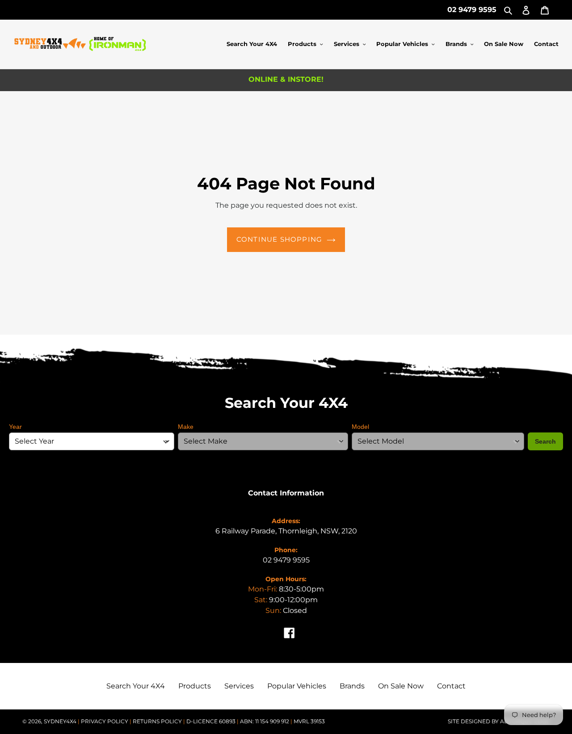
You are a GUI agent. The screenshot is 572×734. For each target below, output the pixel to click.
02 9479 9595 (471, 9)
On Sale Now (401, 686)
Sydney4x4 (60, 721)
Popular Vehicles (296, 686)
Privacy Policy (105, 721)
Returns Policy (158, 721)
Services (239, 686)
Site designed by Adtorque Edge (499, 721)
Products (194, 686)
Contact (451, 686)
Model (360, 426)
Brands (352, 686)
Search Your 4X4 (135, 686)
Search (545, 441)
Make (185, 426)
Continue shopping (279, 239)
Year (15, 426)
